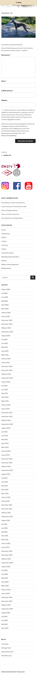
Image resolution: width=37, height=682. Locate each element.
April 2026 (5, 305)
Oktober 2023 (6, 420)
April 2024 (5, 397)
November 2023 (6, 416)
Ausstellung (5, 234)
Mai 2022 (4, 486)
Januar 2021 (5, 547)
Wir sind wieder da (18, 203)
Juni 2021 (4, 528)
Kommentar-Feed (7, 652)
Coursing (4, 245)
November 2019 (6, 601)
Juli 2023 (4, 432)
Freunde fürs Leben (20, 206)
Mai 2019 (4, 624)
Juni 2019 (4, 620)
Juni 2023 (4, 436)
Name (3, 81)
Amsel (3, 230)
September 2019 (7, 609)
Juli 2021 (4, 524)
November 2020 (6, 555)
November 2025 (6, 324)
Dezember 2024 (6, 366)
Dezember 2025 (6, 320)
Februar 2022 (5, 497)
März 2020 (5, 586)
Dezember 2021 (6, 505)
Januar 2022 (5, 501)
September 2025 (7, 332)
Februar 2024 (6, 405)
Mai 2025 (4, 347)
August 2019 (5, 613)
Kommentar (6, 55)
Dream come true (13, 214)
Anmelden (4, 644)
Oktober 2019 (6, 605)
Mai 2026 (4, 301)
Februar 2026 (6, 312)
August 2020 (5, 566)
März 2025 (5, 355)
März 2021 (4, 539)
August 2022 (5, 474)
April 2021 (4, 536)
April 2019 (4, 628)
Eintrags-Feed (6, 648)
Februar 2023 (6, 451)
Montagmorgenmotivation (10, 257)
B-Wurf (3, 237)
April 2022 (4, 489)
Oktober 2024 (6, 374)
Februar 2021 (5, 543)
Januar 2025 (5, 362)
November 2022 (6, 463)
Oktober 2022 (6, 466)
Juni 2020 (4, 574)
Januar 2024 (5, 409)
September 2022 (7, 470)
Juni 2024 (4, 389)
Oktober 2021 (6, 513)
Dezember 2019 (6, 597)
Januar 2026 (5, 316)
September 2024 (7, 378)
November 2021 (6, 509)
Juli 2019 (4, 616)
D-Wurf (3, 249)
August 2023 (5, 428)
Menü (19, 2)
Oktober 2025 (6, 328)
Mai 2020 (4, 578)
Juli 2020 (4, 570)
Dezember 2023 (6, 413)
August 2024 (5, 382)
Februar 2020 (6, 590)
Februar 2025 (6, 359)
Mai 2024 (4, 393)
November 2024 (6, 370)
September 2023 (7, 424)
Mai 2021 (4, 532)
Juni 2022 (4, 482)
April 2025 (5, 351)
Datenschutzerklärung (8, 135)
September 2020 (7, 563)
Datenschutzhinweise (8, 671)
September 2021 (7, 516)
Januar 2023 (5, 455)
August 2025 (5, 336)
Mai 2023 (4, 439)
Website (4, 100)
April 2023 (5, 443)
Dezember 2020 (6, 551)
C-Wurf (3, 241)
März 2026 (5, 309)
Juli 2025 (4, 339)
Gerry (3, 210)
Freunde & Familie (7, 253)
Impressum (21, 671)
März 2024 (5, 401)
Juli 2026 (4, 293)
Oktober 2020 (6, 559)
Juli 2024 (4, 386)
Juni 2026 (4, 297)
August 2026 (5, 289)
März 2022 (5, 493)
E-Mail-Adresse (7, 91)
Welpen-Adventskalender (10, 264)
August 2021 (5, 520)
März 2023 (5, 447)
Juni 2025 (4, 343)
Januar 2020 (5, 593)
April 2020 (5, 582)
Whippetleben (6, 268)
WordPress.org (6, 655)
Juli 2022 (4, 478)
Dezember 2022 (6, 459)
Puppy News (18, 218)
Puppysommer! (12, 210)
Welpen (4, 261)
